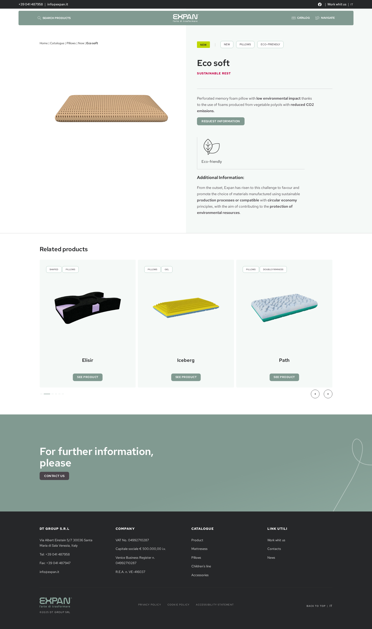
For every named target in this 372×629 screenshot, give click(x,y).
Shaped (54, 269)
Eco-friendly (270, 44)
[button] (315, 394)
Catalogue (57, 43)
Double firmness (273, 269)
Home (44, 43)
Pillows (71, 43)
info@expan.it (57, 4)
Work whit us (336, 4)
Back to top (316, 605)
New (81, 43)
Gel (167, 269)
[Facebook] (319, 4)
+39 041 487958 (31, 4)
